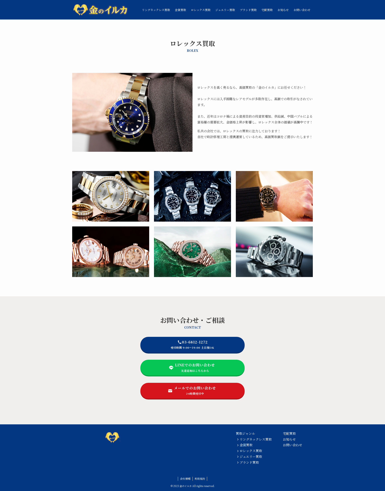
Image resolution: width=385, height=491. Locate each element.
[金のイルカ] (100, 9)
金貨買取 (246, 445)
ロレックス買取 (251, 450)
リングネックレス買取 (256, 439)
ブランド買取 (249, 462)
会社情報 (185, 479)
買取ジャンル (245, 433)
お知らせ (289, 439)
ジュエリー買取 (251, 456)
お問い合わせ (292, 445)
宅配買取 (289, 433)
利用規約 (200, 479)
